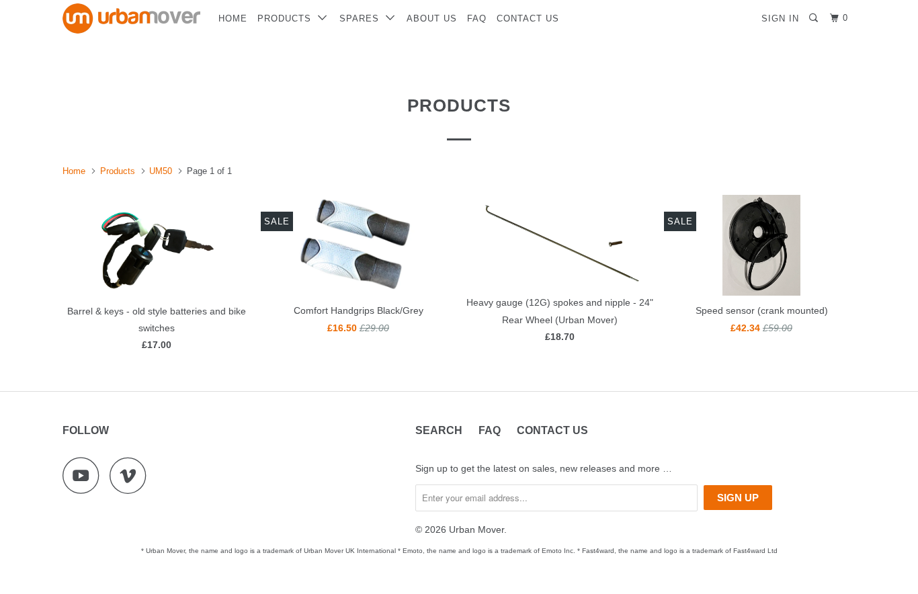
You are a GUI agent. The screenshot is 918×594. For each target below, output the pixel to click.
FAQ (477, 18)
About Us (432, 18)
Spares (362, 18)
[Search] (814, 18)
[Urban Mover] (131, 18)
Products (287, 18)
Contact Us (528, 18)
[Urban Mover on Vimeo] (131, 475)
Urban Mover (476, 529)
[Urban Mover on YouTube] (84, 475)
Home (232, 18)
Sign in (780, 18)
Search (438, 430)
